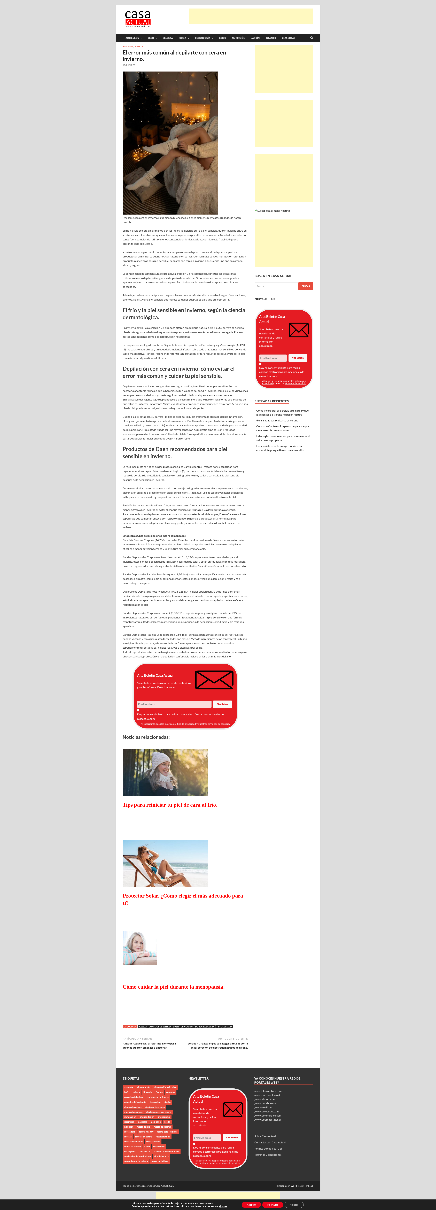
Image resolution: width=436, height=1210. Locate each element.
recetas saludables (133, 1141)
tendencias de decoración (166, 1151)
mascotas (142, 1121)
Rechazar (269, 1204)
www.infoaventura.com (268, 1091)
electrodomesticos (133, 1112)
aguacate (128, 1087)
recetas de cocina (143, 1136)
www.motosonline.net (267, 1095)
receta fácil (130, 1131)
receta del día (143, 1126)
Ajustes (290, 1204)
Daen (176, 1026)
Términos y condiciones (268, 1154)
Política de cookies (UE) (268, 1148)
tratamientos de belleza (136, 1161)
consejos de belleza (160, 1026)
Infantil (271, 38)
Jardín (255, 38)
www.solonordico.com (268, 1115)
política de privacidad (184, 723)
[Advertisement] (251, 16)
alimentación (143, 1087)
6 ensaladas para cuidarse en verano (277, 420)
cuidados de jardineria (135, 1102)
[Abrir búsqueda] (311, 38)
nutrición (128, 1126)
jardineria (129, 1121)
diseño (167, 1102)
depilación (187, 1026)
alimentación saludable (164, 1087)
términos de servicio (218, 723)
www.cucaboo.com (266, 1103)
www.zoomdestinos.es (268, 1119)
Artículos (132, 38)
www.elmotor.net (265, 1099)
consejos (170, 1092)
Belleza (168, 38)
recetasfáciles (163, 1136)
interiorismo (164, 1116)
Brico (222, 38)
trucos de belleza (159, 1161)
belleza (142, 1026)
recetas (128, 1136)
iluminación (130, 1116)
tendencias (145, 1151)
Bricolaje (147, 1092)
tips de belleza (224, 1026)
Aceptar (248, 1204)
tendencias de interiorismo (137, 1156)
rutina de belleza (132, 1146)
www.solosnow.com (267, 1111)
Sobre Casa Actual (265, 1136)
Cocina (159, 1092)
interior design (146, 1116)
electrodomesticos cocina (158, 1112)
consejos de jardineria (158, 1097)
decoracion (155, 1102)
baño (126, 1092)
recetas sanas (153, 1141)
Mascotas (288, 38)
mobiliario (156, 1121)
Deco (150, 38)
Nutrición (238, 38)
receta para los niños (167, 1131)
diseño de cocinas (133, 1107)
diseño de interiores (155, 1107)
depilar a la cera (204, 1026)
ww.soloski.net (263, 1107)
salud (147, 1146)
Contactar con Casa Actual (270, 1142)
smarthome (159, 1146)
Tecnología (202, 38)
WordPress (297, 1185)
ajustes (221, 1206)
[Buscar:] (284, 286)
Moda (182, 38)
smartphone (130, 1151)
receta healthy (146, 1131)
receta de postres (162, 1126)
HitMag (309, 1185)
